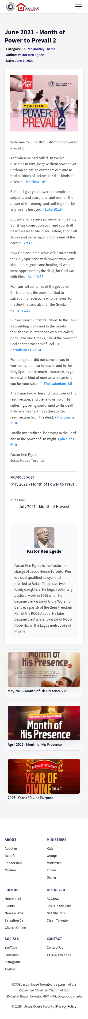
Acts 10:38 (35, 276)
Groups (52, 855)
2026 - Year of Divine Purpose (31, 797)
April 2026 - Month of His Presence (35, 744)
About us (11, 848)
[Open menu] (78, 6)
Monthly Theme (44, 49)
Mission (10, 870)
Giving (51, 877)
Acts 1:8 (29, 243)
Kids (50, 848)
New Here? (13, 898)
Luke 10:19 (53, 209)
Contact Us (55, 947)
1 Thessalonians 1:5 (56, 383)
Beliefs (10, 855)
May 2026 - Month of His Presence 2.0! (37, 691)
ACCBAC (53, 898)
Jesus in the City (59, 906)
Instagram (12, 962)
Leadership (13, 863)
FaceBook (12, 954)
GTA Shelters (56, 913)
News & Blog (14, 913)
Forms (51, 870)
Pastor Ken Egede (44, 551)
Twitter (10, 969)
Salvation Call (15, 920)
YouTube (11, 947)
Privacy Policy (66, 1006)
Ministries (54, 863)
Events (10, 906)
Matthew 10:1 (36, 181)
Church (27, 49)
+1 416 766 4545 (59, 954)
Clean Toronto (57, 920)
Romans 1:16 (20, 310)
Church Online (15, 927)
